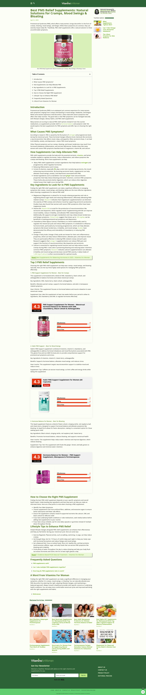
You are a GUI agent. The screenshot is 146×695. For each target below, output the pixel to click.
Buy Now (46, 385)
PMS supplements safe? (41, 563)
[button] (90, 74)
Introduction (38, 79)
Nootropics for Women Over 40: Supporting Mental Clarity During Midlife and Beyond (61, 647)
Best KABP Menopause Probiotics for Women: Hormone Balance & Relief (83, 620)
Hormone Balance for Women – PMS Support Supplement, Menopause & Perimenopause (61, 456)
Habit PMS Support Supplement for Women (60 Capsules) (62, 381)
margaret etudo (105, 10)
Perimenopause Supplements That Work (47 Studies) (40, 646)
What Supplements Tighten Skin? (107, 23)
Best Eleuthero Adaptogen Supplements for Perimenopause (39, 620)
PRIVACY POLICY (103, 673)
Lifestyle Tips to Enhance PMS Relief (45, 96)
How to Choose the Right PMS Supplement (48, 93)
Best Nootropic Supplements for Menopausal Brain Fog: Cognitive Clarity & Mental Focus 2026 (62, 621)
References (37, 594)
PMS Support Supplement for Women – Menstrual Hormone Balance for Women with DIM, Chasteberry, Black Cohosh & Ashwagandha (64, 306)
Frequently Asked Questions (43, 98)
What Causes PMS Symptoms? (43, 82)
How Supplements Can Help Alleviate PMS (47, 85)
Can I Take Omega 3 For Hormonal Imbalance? (109, 29)
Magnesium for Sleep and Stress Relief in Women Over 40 (106, 646)
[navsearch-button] (33, 3)
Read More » (32, 624)
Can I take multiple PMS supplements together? (49, 567)
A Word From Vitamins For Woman (45, 101)
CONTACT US (102, 670)
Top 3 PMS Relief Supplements (44, 90)
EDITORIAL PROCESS (105, 676)
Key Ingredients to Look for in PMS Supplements (50, 87)
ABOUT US (101, 667)
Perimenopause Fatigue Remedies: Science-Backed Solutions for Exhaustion (83, 646)
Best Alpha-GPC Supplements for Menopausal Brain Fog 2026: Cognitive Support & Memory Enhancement (106, 621)
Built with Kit (59, 679)
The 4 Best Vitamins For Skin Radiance (109, 36)
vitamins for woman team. (108, 12)
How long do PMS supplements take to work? (48, 571)
